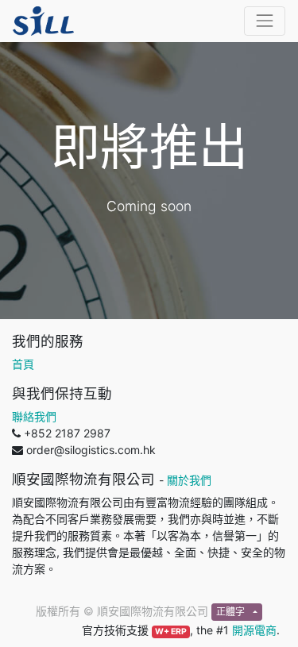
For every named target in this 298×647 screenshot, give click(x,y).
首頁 (23, 364)
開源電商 (254, 630)
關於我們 (189, 480)
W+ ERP (171, 631)
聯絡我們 (34, 416)
